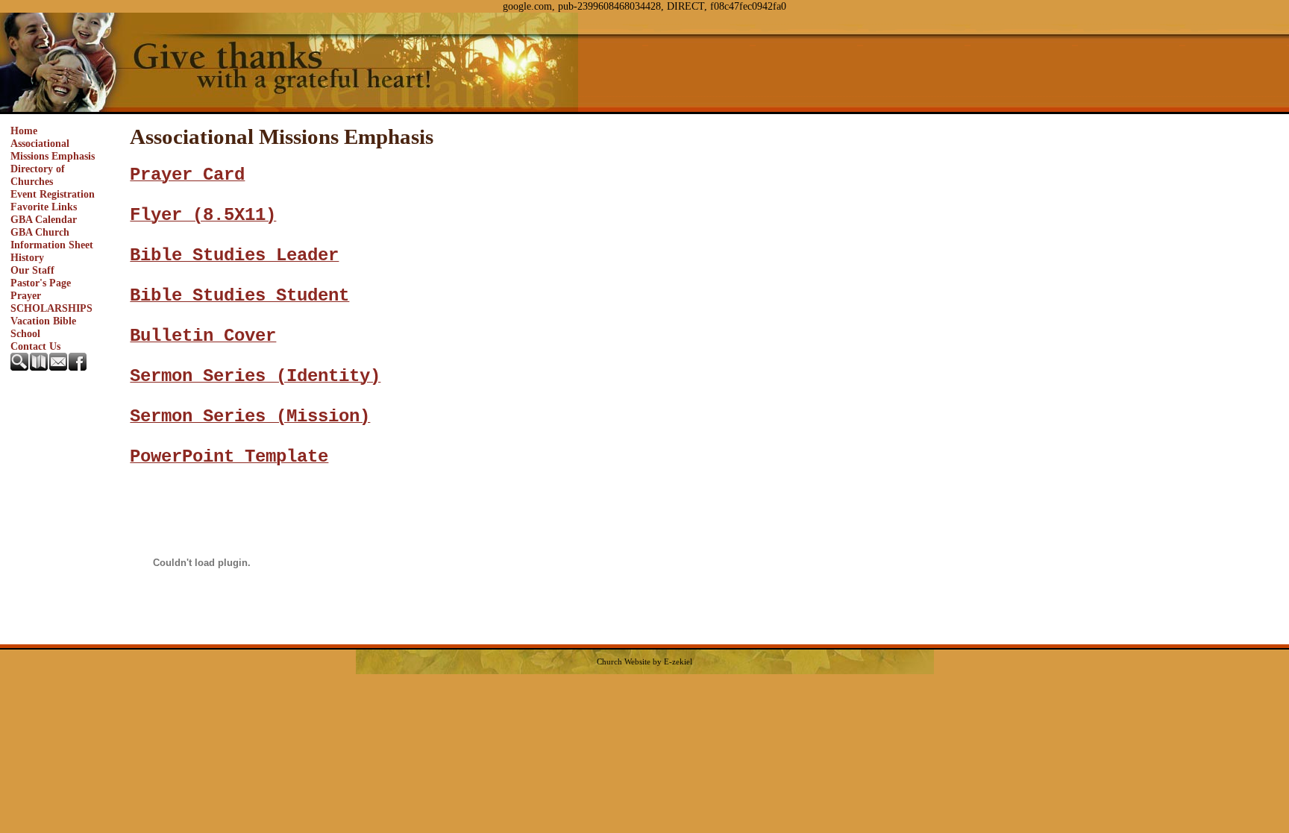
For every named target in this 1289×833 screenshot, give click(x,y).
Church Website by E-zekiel (644, 662)
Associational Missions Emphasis (52, 149)
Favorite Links (43, 207)
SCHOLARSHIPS (51, 308)
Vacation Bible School (43, 327)
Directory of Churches (37, 175)
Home (23, 130)
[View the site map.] (39, 367)
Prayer (25, 295)
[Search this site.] (20, 367)
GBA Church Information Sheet (51, 238)
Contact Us (35, 346)
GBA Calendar (43, 219)
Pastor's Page (40, 283)
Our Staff (32, 270)
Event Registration (52, 194)
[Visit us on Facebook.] (78, 367)
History (27, 257)
